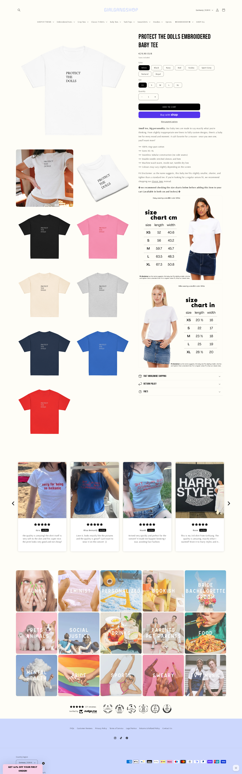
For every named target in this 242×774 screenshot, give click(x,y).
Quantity (142, 91)
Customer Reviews (85, 728)
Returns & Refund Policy (149, 728)
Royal (158, 74)
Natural (144, 74)
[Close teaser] (43, 763)
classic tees (157, 181)
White (144, 67)
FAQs (72, 728)
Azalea (191, 67)
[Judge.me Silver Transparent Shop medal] (131, 708)
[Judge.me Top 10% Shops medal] (167, 708)
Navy (168, 67)
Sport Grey (206, 67)
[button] (19, 10)
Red (179, 67)
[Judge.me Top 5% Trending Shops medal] (155, 708)
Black (156, 67)
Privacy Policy (101, 728)
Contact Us (167, 728)
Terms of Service (116, 728)
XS (142, 85)
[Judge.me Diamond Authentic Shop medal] (107, 708)
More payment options (169, 121)
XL (178, 85)
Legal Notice (131, 728)
